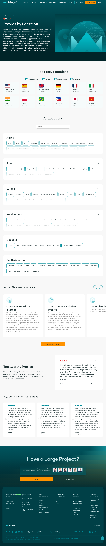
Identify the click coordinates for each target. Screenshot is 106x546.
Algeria (10, 143)
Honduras (11, 225)
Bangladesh (30, 169)
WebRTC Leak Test (27, 513)
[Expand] (102, 538)
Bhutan (40, 169)
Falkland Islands (62, 265)
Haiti (92, 220)
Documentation (43, 496)
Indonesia (11, 174)
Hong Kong (84, 169)
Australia (10, 245)
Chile (33, 265)
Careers (75, 499)
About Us (75, 494)
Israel (25, 174)
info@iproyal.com (44, 532)
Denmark (10, 200)
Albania (10, 194)
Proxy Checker (26, 504)
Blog (40, 494)
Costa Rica (37, 220)
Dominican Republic (50, 220)
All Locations (59, 506)
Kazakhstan (48, 174)
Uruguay (26, 271)
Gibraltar (53, 200)
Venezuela (35, 271)
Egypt (43, 149)
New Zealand (39, 245)
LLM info (75, 514)
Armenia (10, 169)
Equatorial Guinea (54, 149)
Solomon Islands (68, 245)
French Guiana (75, 265)
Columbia (42, 265)
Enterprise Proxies (10, 506)
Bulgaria (62, 194)
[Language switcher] (71, 2)
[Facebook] (13, 532)
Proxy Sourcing (94, 496)
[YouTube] (19, 532)
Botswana (34, 143)
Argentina (11, 265)
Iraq (18, 174)
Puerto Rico (56, 225)
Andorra (18, 194)
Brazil (27, 265)
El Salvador (63, 220)
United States (60, 494)
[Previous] (95, 287)
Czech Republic (89, 194)
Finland (27, 200)
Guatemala (84, 220)
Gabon (82, 149)
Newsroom (76, 496)
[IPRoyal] (10, 2)
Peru (9, 271)
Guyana (85, 265)
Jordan (39, 174)
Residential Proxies (11, 494)
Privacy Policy (94, 505)
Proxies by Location (13, 15)
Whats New (42, 505)
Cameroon (64, 143)
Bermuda (27, 220)
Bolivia (19, 265)
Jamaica (19, 225)
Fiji (18, 245)
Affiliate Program (77, 501)
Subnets (8, 508)
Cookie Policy (93, 515)
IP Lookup (25, 507)
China (65, 169)
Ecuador (51, 265)
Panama (46, 225)
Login (99, 2)
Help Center (42, 510)
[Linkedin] (16, 532)
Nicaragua (37, 225)
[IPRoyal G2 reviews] (8, 19)
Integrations (42, 503)
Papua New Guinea (53, 245)
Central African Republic (78, 143)
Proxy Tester (25, 502)
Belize (19, 220)
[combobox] (53, 127)
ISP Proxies (9, 496)
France (35, 200)
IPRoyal (5, 15)
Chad (91, 143)
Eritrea (65, 149)
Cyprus (79, 194)
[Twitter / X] (10, 532)
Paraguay (94, 265)
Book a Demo (79, 2)
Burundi (54, 143)
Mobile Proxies (10, 501)
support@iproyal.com (30, 532)
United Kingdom (60, 496)
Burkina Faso (45, 143)
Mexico (28, 225)
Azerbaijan (20, 169)
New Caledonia (27, 245)
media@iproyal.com (58, 532)
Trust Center (93, 517)
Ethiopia (73, 149)
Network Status (43, 507)
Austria (27, 194)
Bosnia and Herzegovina (48, 194)
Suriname (17, 271)
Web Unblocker (10, 503)
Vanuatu (78, 245)
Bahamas (11, 220)
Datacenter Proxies (11, 499)
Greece (62, 200)
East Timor (73, 169)
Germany (44, 200)
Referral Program (77, 503)
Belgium (35, 194)
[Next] (101, 287)
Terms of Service (94, 503)
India (92, 169)
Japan (32, 174)
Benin (25, 143)
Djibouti (35, 149)
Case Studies (76, 508)
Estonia (19, 200)
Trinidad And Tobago (70, 225)
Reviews (75, 506)
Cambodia (56, 169)
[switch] (26, 79)
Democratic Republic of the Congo (18, 149)
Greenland (74, 220)
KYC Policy (93, 494)
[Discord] (6, 532)
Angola (18, 143)
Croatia (71, 194)
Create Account (90, 2)
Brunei (48, 169)
